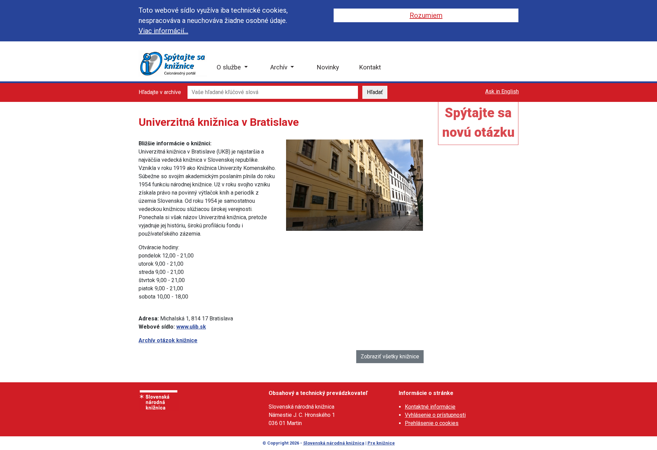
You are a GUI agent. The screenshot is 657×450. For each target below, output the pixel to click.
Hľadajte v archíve (160, 92)
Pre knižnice (381, 443)
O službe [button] (230, 67)
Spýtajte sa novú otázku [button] (478, 122)
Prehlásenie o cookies (432, 423)
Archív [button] (279, 67)
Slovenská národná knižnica (333, 443)
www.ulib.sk (191, 326)
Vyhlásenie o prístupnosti (435, 415)
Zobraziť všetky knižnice (390, 356)
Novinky (328, 67)
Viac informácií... (163, 31)
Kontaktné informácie (430, 406)
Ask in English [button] (502, 91)
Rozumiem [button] (426, 15)
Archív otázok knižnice (168, 340)
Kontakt (370, 67)
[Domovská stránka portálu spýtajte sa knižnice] (173, 63)
